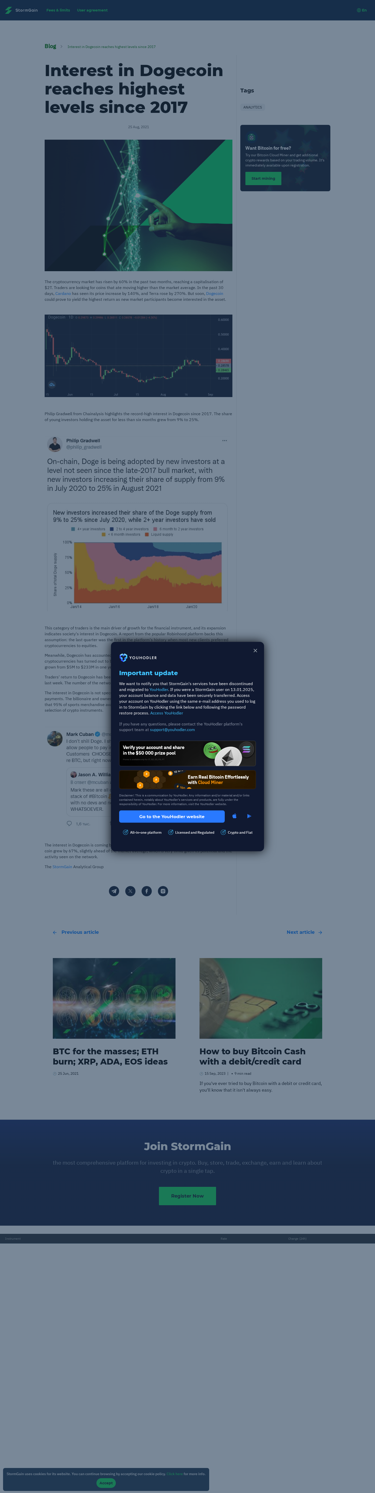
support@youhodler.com (172, 729)
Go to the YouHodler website (172, 816)
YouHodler (158, 689)
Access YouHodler (166, 712)
